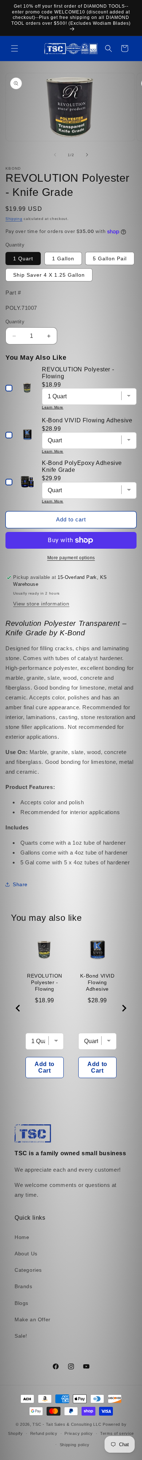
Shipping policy (75, 1445)
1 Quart (23, 258)
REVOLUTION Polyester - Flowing (44, 982)
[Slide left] (55, 155)
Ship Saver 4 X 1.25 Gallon (49, 275)
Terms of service (117, 1433)
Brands (23, 1286)
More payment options (71, 557)
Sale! (21, 1336)
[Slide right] (87, 155)
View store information (41, 604)
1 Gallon (63, 258)
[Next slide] (124, 1008)
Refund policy (44, 1433)
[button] (15, 48)
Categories (28, 1270)
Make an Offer (33, 1319)
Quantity (14, 321)
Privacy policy (78, 1433)
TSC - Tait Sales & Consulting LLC (66, 1424)
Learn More (52, 407)
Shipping (14, 219)
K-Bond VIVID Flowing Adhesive (97, 982)
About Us (26, 1253)
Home (22, 1237)
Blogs (21, 1303)
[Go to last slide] (18, 1008)
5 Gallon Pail (110, 258)
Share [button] (20, 884)
